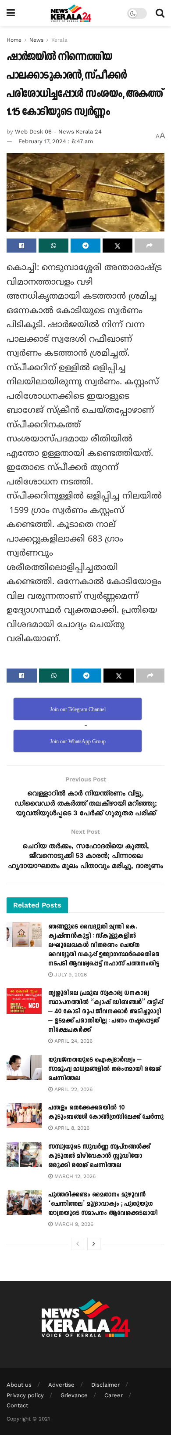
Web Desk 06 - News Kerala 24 (58, 131)
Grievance (74, 1395)
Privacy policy (25, 1395)
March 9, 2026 (73, 1224)
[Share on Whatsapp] (53, 246)
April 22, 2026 (73, 1089)
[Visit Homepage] (71, 13)
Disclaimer (105, 1384)
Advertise (61, 1384)
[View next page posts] (93, 1244)
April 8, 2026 (71, 1128)
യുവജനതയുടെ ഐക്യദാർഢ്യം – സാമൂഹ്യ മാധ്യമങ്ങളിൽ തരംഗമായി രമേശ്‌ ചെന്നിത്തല (104, 1068)
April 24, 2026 (73, 1041)
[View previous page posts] (77, 1244)
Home (14, 40)
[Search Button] (160, 13)
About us (19, 1384)
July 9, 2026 (70, 975)
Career (113, 1395)
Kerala (59, 40)
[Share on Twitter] (117, 246)
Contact (17, 1405)
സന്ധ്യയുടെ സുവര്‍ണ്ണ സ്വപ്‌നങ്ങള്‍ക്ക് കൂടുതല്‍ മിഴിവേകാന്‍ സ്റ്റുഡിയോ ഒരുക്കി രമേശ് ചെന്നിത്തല (99, 1155)
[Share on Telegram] (85, 246)
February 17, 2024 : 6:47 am (55, 141)
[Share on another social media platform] (149, 246)
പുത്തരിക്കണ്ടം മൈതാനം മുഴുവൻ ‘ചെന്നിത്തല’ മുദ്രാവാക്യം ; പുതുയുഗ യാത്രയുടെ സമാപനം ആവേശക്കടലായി (102, 1203)
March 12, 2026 (74, 1176)
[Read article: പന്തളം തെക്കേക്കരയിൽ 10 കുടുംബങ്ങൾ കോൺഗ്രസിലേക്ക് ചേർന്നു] (24, 1115)
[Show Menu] (11, 13)
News (36, 40)
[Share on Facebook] (21, 246)
